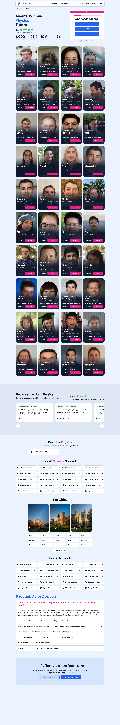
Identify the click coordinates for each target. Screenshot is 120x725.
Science (21, 8)
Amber (43, 232)
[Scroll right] (102, 426)
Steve (87, 298)
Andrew (43, 133)
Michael (21, 265)
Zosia (87, 199)
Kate (64, 66)
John (42, 265)
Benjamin (89, 365)
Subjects (54, 3)
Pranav (88, 332)
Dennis (43, 298)
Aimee (43, 66)
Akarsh (43, 166)
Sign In (100, 3)
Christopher (91, 166)
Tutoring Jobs (64, 3)
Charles (21, 199)
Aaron (43, 100)
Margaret (21, 365)
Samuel (65, 365)
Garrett (20, 298)
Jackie (43, 332)
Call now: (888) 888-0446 (90, 3)
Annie (20, 332)
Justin (43, 199)
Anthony (89, 100)
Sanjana (21, 100)
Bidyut (65, 265)
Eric (86, 232)
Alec (87, 133)
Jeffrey (20, 66)
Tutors (17, 8)
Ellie (19, 232)
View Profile (20, 74)
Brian (64, 100)
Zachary (66, 298)
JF (63, 232)
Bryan (20, 133)
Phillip (65, 199)
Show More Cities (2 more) (60, 550)
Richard (66, 133)
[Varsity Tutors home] (25, 3)
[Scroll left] (18, 426)
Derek (43, 365)
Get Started (30, 74)
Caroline (21, 166)
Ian (86, 66)
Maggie (88, 265)
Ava (64, 166)
